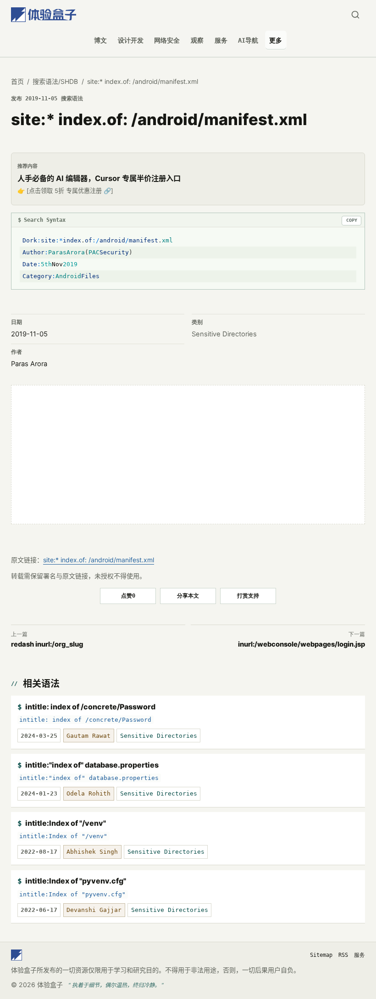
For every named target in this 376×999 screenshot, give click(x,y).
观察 (197, 40)
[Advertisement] (188, 454)
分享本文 (188, 595)
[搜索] (355, 15)
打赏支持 (248, 595)
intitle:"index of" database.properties (92, 764)
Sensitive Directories (224, 334)
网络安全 (167, 40)
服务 (221, 40)
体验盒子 (50, 984)
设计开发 (131, 40)
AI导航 (248, 40)
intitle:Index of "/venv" (65, 823)
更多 (275, 40)
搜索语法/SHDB (55, 81)
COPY (351, 220)
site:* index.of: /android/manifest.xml (98, 560)
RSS (343, 955)
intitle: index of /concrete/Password (90, 706)
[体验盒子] (43, 15)
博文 (100, 40)
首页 (17, 81)
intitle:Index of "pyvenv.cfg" (75, 880)
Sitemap (321, 955)
